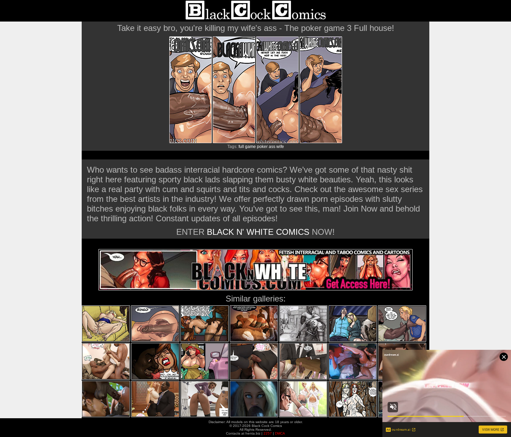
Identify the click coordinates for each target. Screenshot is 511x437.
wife (280, 146)
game (250, 146)
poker (262, 146)
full (241, 146)
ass (272, 146)
